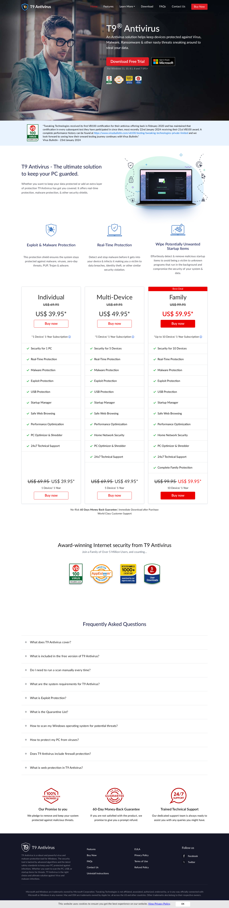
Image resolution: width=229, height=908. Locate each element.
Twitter (191, 862)
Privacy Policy (141, 855)
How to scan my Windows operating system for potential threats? (74, 726)
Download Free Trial (127, 62)
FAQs (162, 6)
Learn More (126, 6)
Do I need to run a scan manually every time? (60, 670)
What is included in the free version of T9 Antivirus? (64, 656)
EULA (137, 849)
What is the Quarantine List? (49, 712)
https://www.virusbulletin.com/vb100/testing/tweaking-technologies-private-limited (141, 133)
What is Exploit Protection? (48, 698)
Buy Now (199, 6)
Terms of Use (141, 861)
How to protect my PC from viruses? (54, 740)
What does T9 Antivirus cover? (50, 642)
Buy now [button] (51, 323)
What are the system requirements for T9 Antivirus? (65, 684)
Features (108, 6)
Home (93, 6)
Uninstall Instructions (98, 873)
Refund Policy (141, 867)
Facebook (193, 856)
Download (147, 6)
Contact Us (178, 6)
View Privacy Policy (159, 904)
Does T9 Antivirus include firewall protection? (60, 753)
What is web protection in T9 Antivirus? (56, 767)
